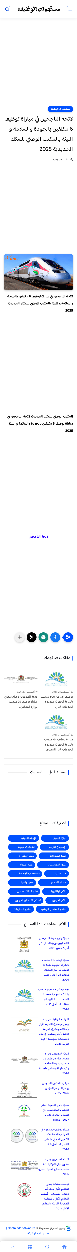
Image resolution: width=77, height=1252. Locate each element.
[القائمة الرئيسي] (70, 9)
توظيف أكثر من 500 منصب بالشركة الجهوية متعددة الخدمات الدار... (57, 702)
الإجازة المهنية (29, 838)
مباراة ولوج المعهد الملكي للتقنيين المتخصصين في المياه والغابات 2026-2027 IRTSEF (55, 1112)
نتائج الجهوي (59, 900)
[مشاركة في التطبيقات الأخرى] (20, 637)
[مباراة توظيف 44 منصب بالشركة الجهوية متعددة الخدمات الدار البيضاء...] (56, 722)
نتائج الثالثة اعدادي (27, 891)
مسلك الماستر (58, 882)
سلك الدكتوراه (26, 855)
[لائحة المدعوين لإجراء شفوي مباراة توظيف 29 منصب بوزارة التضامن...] (21, 679)
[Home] (64, 1247)
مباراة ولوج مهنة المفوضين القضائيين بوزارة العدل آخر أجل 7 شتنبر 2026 (53, 943)
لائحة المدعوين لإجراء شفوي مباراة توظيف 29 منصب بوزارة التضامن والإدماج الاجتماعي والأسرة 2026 (54, 1063)
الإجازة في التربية (57, 847)
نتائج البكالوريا (58, 891)
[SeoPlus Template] (68, 1228)
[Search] (47, 1247)
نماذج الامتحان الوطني (53, 909)
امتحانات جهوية (26, 847)
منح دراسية (27, 882)
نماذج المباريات (22, 909)
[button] (55, 637)
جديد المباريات (58, 855)
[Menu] (30, 1247)
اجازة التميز (60, 838)
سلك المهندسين (57, 864)
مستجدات (60, 873)
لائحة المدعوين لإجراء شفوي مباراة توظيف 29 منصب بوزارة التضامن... (21, 702)
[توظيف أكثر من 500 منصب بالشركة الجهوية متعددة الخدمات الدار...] (56, 679)
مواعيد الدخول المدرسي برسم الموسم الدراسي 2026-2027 (55, 1088)
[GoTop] (12, 1247)
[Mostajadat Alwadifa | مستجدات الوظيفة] (38, 9)
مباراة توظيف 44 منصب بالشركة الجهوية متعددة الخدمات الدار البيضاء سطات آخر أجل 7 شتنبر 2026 (55, 970)
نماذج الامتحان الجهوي (28, 900)
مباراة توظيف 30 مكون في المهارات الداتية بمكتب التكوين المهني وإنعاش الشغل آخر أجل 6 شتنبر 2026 (55, 1139)
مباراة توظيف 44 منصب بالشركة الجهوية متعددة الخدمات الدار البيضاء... (58, 744)
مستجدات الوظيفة (60, 109)
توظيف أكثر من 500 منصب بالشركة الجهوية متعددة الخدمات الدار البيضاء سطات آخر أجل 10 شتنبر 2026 (53, 999)
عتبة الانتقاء (26, 864)
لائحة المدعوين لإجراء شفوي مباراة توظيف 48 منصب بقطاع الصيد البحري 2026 (53, 1167)
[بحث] (7, 9)
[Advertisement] (38, 64)
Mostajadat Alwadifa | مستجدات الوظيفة (28, 1231)
